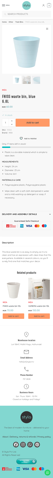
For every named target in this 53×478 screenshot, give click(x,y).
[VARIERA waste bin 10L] (39, 288)
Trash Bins (19, 22)
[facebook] (16, 444)
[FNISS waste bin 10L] (13, 288)
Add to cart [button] (13, 316)
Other (11, 22)
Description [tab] (8, 242)
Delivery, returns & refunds (23, 436)
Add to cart (32, 122)
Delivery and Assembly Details (19, 214)
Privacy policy (44, 436)
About (5, 436)
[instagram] (23, 444)
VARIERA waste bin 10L (38, 306)
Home (4, 22)
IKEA (4, 90)
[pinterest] (37, 444)
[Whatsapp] (30, 444)
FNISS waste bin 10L (12, 306)
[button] (47, 29)
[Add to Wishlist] (21, 281)
